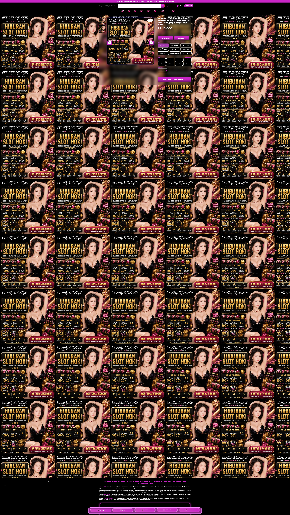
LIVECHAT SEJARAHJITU (174, 79)
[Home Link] (110, 6)
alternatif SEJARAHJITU (110, 498)
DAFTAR (146, 510)
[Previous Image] (109, 43)
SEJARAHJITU (102, 486)
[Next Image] (151, 43)
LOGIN (124, 510)
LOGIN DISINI (181, 38)
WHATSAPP (168, 510)
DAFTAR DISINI (166, 38)
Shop (100, 5)
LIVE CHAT (190, 510)
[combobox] (139, 6)
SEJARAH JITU (107, 494)
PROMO (102, 510)
